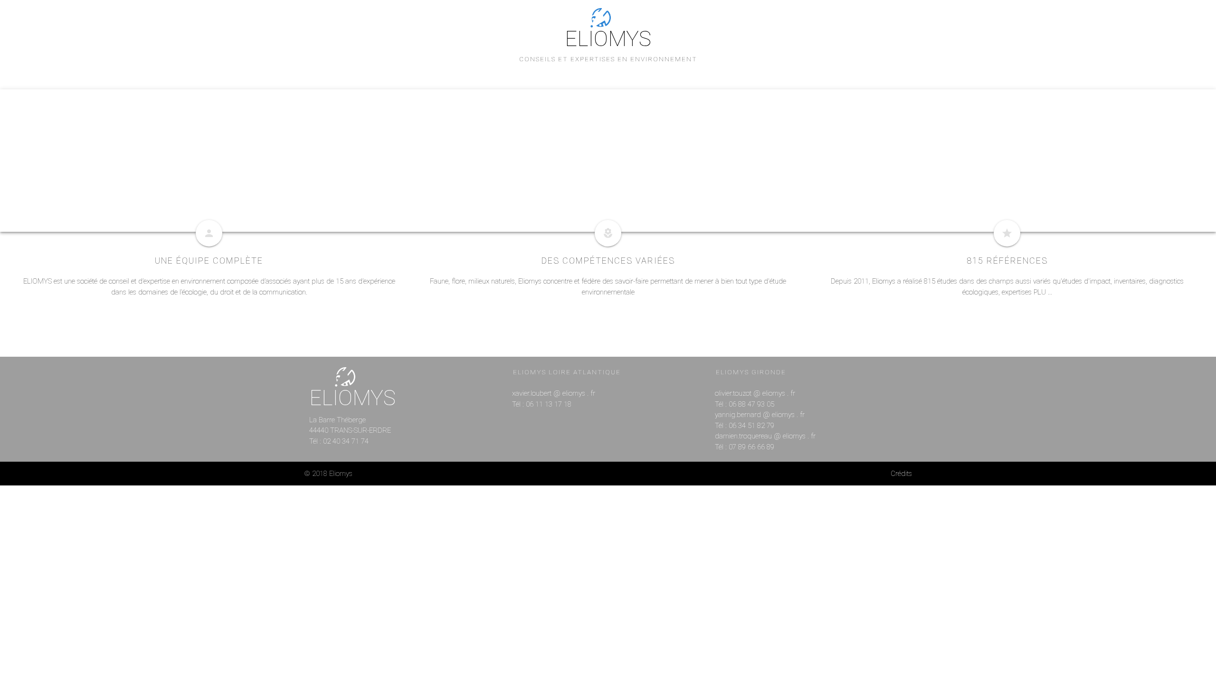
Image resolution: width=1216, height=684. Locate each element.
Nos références (631, 105)
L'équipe (521, 105)
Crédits (901, 473)
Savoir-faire (572, 105)
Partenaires (691, 105)
